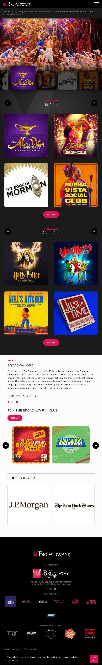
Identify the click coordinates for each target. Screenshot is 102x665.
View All (51, 214)
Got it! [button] (94, 659)
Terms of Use (30, 649)
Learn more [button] (13, 660)
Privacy (6, 649)
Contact (17, 649)
